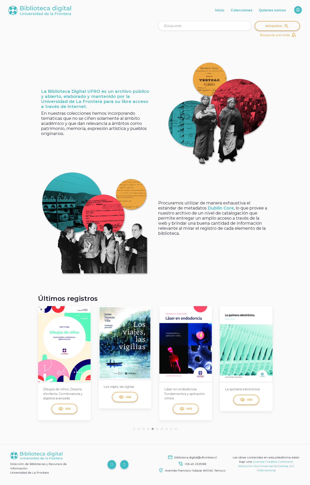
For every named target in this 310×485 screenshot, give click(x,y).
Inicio (219, 10)
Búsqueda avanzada (278, 35)
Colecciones (241, 10)
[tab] (134, 429)
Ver (64, 397)
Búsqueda (277, 26)
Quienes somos (272, 10)
